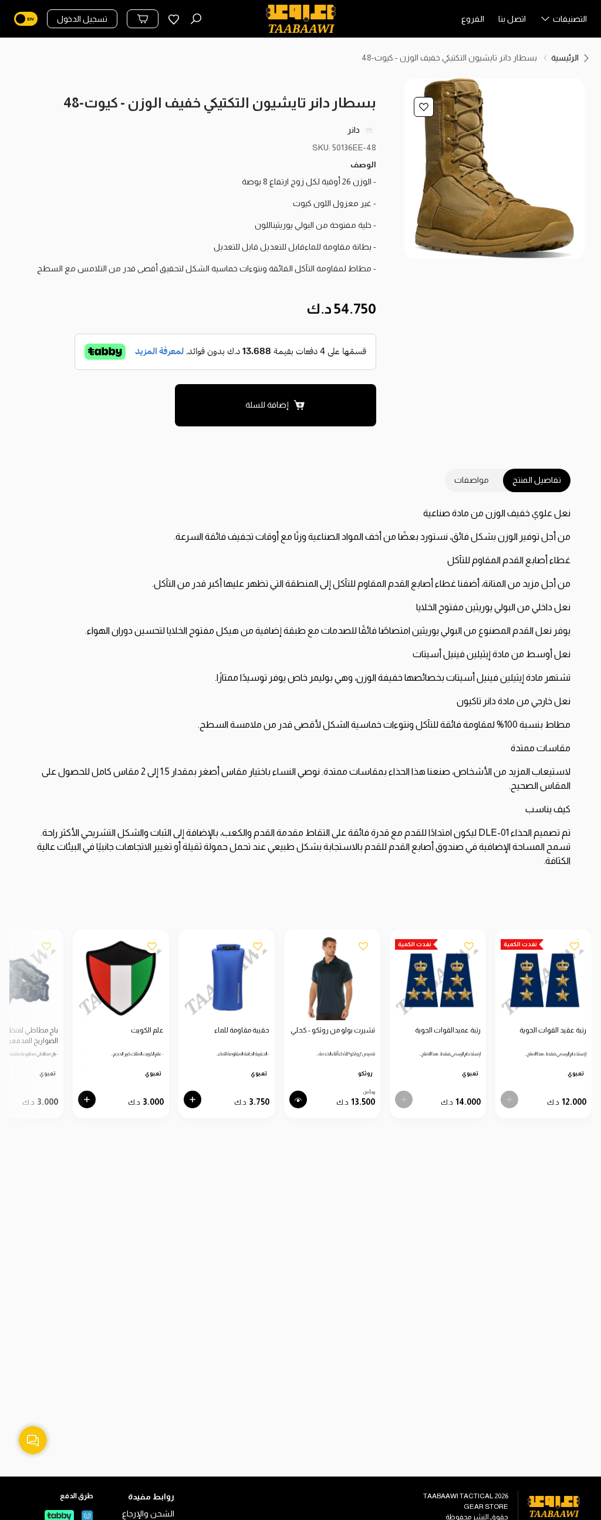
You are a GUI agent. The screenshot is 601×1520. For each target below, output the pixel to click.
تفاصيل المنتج (536, 480)
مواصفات (471, 480)
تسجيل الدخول (82, 18)
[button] (563, 22)
